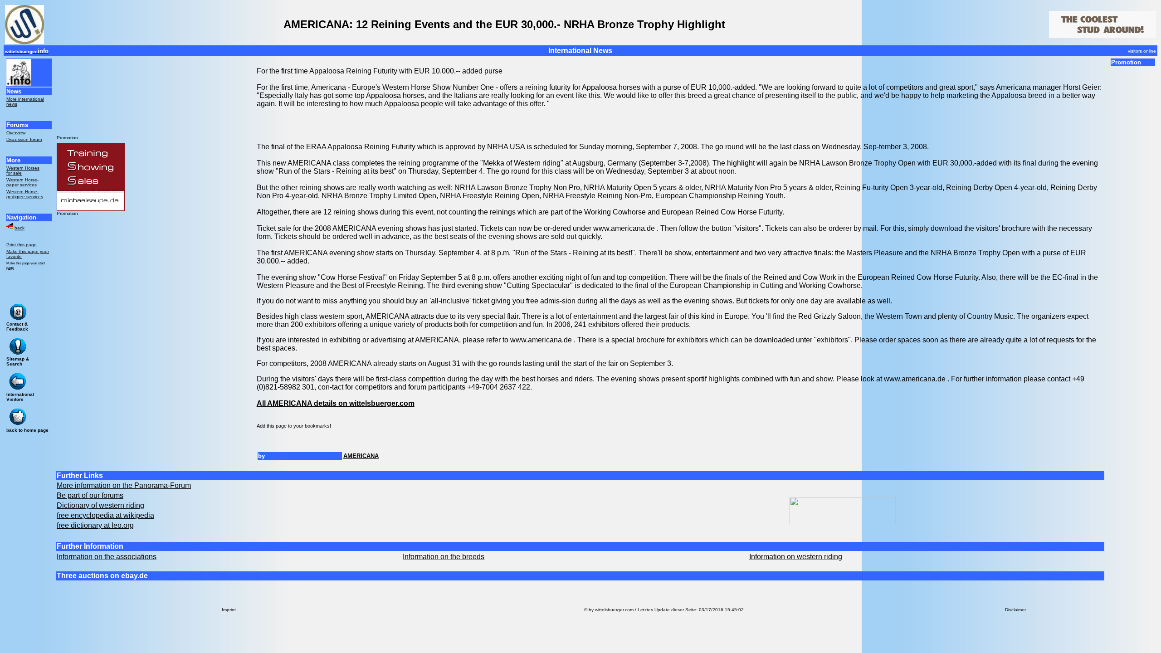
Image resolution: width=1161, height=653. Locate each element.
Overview (15, 132)
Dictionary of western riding (100, 505)
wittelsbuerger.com (614, 609)
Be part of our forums (90, 495)
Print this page (21, 244)
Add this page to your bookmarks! (294, 426)
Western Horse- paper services (22, 182)
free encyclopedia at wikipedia (105, 515)
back (19, 227)
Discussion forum (24, 139)
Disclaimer (1015, 609)
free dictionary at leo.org (95, 525)
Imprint (229, 609)
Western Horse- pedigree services (24, 194)
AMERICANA (361, 456)
